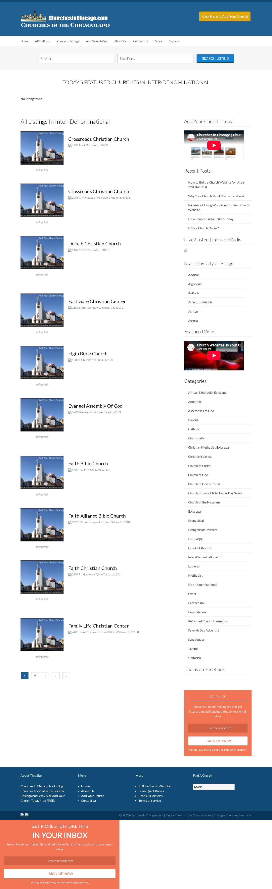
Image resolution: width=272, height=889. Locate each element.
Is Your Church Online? (203, 228)
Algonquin (195, 284)
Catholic (194, 429)
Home (24, 41)
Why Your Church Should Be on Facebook (216, 196)
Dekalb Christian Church (94, 243)
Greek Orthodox (199, 548)
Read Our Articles (150, 796)
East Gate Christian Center (97, 301)
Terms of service (149, 800)
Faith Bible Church (88, 463)
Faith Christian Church (92, 568)
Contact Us (140, 41)
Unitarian (194, 658)
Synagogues (196, 639)
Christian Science (199, 456)
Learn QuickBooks (151, 791)
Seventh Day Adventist (203, 630)
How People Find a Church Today (210, 219)
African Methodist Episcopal (207, 392)
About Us (120, 41)
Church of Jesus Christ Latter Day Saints (215, 493)
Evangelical (196, 520)
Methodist (195, 575)
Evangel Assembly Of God (95, 406)
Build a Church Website (154, 786)
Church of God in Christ (204, 484)
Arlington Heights (200, 302)
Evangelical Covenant (202, 529)
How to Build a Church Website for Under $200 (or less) (216, 184)
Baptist (193, 420)
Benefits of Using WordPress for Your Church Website (219, 207)
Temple (193, 648)
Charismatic (196, 438)
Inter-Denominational (203, 557)
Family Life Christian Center (98, 626)
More (158, 41)
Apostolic (195, 401)
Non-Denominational (202, 584)
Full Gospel (196, 539)
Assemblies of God (201, 411)
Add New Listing (97, 41)
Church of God (198, 475)
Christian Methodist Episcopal (209, 447)
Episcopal (195, 511)
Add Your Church (92, 796)
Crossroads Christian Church (98, 139)
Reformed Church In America (208, 621)
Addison (194, 275)
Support (174, 41)
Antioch (193, 293)
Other (192, 594)
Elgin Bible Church (88, 353)
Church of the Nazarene (204, 502)
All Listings (42, 41)
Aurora (193, 320)
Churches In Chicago (34, 786)
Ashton (193, 311)
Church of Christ (199, 465)
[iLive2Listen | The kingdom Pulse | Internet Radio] (185, 251)
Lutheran (194, 566)
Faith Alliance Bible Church (97, 516)
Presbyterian (197, 612)
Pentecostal (196, 603)
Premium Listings (68, 41)
